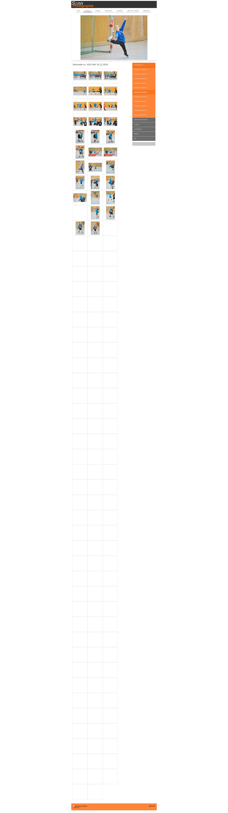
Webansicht (152, 806)
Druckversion (78, 806)
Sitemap (85, 806)
